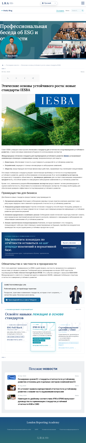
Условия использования (49, 429)
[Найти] (82, 10)
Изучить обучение (71, 243)
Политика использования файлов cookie (19, 429)
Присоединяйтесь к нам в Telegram (23, 300)
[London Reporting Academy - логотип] (8, 3)
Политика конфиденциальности (69, 429)
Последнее (60, 10)
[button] (82, 3)
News (67, 10)
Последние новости (12, 65)
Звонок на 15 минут (71, 248)
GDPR (36, 429)
